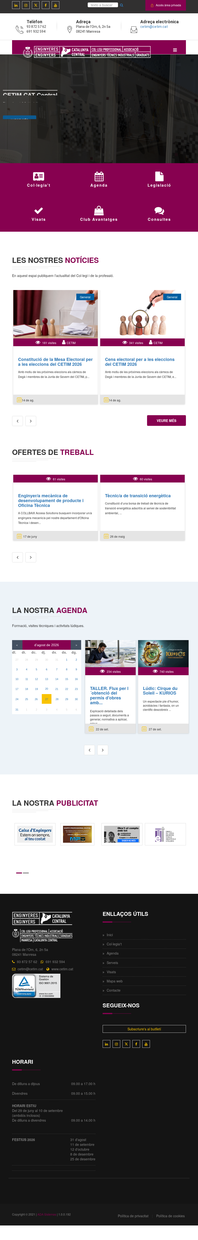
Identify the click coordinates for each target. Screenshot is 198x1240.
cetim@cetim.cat (154, 27)
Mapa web (115, 981)
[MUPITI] (77, 833)
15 (66, 679)
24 (16, 699)
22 (66, 689)
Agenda (113, 953)
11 (26, 679)
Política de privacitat (133, 1215)
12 (36, 679)
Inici (110, 934)
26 (36, 699)
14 (56, 679)
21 (56, 689)
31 (56, 659)
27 (16, 659)
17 (16, 689)
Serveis (112, 962)
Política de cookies (170, 1215)
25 (26, 699)
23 (76, 689)
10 (16, 679)
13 (46, 679)
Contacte (113, 990)
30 (46, 659)
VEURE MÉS (166, 420)
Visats (111, 971)
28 (26, 659)
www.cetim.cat (62, 968)
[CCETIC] (165, 833)
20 (46, 688)
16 (76, 679)
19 (36, 689)
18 (26, 689)
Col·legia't (114, 943)
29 (36, 659)
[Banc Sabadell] (121, 833)
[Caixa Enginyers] (35, 833)
